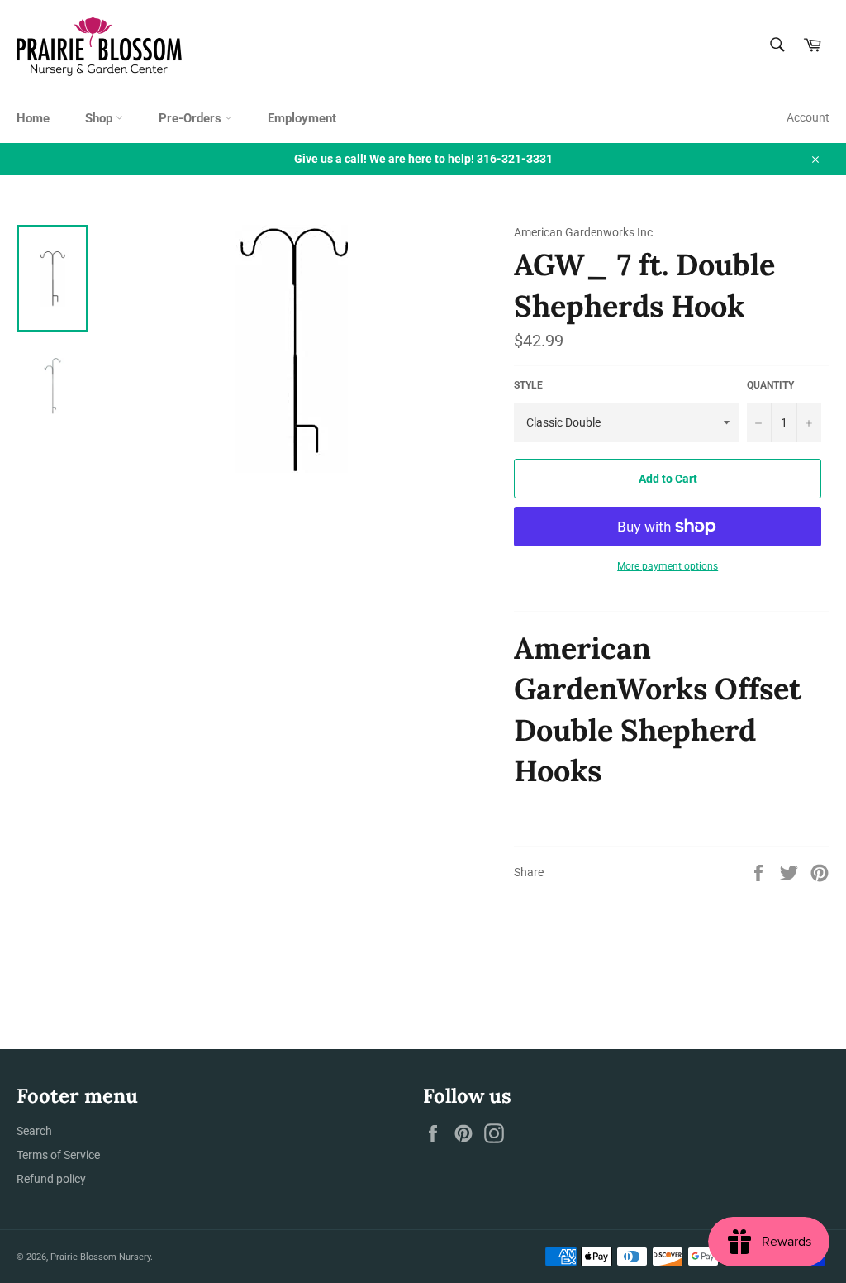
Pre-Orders (192, 118)
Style (528, 385)
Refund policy (51, 1178)
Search (34, 1131)
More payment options (667, 566)
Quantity (770, 385)
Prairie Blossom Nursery (100, 1257)
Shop (100, 118)
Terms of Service (58, 1154)
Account (808, 117)
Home (33, 118)
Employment (302, 118)
